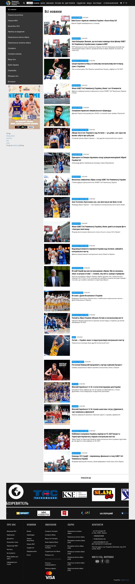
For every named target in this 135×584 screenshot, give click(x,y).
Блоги (29, 555)
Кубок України (13, 65)
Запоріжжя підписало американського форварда (91, 110)
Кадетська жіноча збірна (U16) (75, 569)
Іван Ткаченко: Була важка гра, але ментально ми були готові (97, 202)
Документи (10, 538)
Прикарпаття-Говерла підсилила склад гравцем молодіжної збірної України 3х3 (99, 158)
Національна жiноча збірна (76, 537)
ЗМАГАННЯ (50, 3)
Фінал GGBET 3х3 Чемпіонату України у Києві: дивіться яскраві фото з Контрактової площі (99, 227)
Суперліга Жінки (50, 535)
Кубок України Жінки (51, 542)
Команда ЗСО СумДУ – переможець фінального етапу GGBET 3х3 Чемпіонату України (97, 457)
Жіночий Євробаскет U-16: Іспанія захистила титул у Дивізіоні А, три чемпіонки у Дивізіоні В (97, 410)
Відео (73, 337)
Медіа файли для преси (12, 557)
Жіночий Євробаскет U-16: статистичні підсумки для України (96, 387)
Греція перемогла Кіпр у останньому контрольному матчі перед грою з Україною (97, 65)
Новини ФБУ (13, 21)
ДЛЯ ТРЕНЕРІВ (70, 3)
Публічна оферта (50, 568)
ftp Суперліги (11, 553)
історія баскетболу (111, 3)
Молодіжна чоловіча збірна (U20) (76, 541)
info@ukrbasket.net (100, 539)
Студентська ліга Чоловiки (50, 547)
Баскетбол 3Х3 (14, 26)
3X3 (63, 3)
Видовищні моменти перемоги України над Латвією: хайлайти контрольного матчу (97, 250)
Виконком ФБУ (11, 531)
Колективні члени (12, 542)
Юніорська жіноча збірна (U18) (75, 558)
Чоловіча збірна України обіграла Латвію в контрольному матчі (97, 318)
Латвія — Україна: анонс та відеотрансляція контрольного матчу (98, 340)
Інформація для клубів (12, 563)
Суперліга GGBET (76, 17)
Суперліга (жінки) (14, 54)
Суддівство (30, 548)
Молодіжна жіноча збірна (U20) (76, 547)
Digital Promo (125, 580)
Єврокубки (12, 70)
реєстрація (97, 3)
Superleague (30, 535)
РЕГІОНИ (58, 3)
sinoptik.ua (15, 145)
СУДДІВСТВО (81, 3)
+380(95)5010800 (98, 536)
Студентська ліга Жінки (52, 551)
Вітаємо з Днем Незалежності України (87, 295)
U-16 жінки (75, 384)
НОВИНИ (36, 3)
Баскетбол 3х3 (76, 38)
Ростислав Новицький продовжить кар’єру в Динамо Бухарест (97, 364)
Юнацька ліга (13, 76)
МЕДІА (89, 3)
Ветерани (11, 81)
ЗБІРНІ (42, 3)
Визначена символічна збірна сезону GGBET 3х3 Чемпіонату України (99, 179)
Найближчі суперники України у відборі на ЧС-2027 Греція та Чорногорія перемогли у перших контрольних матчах (96, 435)
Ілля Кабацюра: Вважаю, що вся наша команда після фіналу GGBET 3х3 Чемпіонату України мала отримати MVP (99, 42)
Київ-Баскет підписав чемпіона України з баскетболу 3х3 (94, 20)
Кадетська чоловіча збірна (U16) (76, 564)
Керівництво (11, 535)
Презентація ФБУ (12, 546)
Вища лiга (12, 59)
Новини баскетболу (15, 15)
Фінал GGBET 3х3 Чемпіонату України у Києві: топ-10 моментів (96, 88)
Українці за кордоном (16, 32)
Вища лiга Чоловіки (51, 538)
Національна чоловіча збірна (19, 43)
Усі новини (12, 9)
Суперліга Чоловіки (51, 531)
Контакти (10, 549)
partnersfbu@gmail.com (101, 542)
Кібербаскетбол (32, 551)
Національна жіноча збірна (18, 37)
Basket (29, 531)
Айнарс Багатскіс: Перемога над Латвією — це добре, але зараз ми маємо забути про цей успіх (99, 134)
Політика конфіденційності (50, 564)
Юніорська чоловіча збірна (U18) (76, 552)
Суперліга (12, 48)
